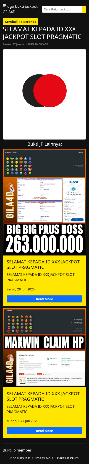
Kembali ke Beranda (20, 22)
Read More (44, 299)
